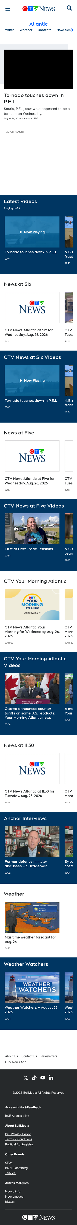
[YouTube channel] (42, 1077)
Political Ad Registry (19, 1144)
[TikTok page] (34, 1077)
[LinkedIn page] (51, 1077)
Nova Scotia (65, 30)
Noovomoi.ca (14, 1196)
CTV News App (16, 1062)
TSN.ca (10, 1173)
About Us (11, 1056)
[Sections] (7, 8)
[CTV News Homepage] (38, 8)
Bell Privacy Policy (18, 1134)
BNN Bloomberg (16, 1168)
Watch (10, 30)
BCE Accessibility (17, 1115)
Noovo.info (12, 1191)
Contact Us (29, 1056)
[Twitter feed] (25, 1077)
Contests (44, 30)
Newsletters (48, 1056)
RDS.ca (10, 1201)
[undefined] (32, 238)
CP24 (9, 1162)
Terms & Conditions (18, 1139)
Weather (26, 30)
